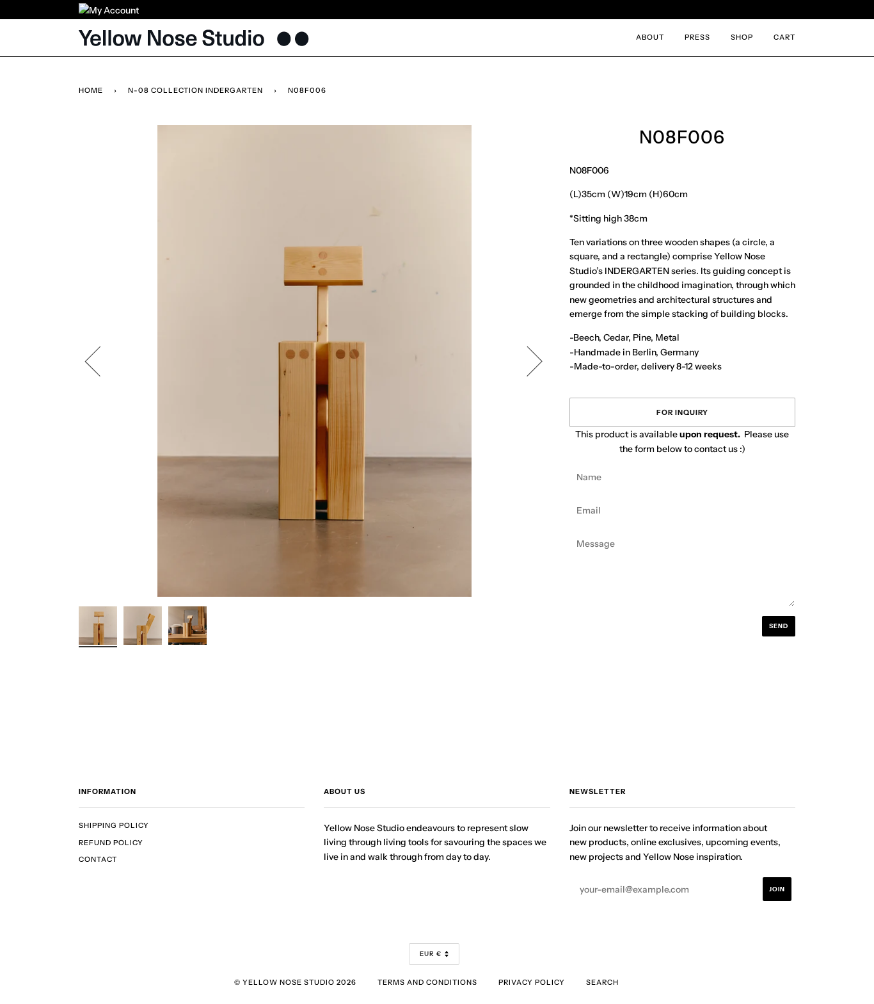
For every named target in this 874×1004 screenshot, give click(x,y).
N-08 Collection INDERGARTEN (195, 90)
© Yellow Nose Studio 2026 (295, 982)
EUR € (430, 954)
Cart (784, 37)
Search (602, 982)
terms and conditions (427, 982)
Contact (98, 859)
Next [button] (527, 360)
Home (91, 90)
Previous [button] (100, 360)
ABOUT (650, 37)
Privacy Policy (531, 982)
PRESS (697, 37)
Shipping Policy (114, 825)
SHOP (742, 37)
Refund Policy (111, 842)
